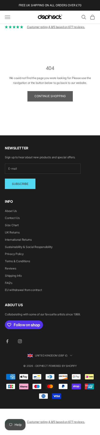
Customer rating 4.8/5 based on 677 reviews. (56, 27)
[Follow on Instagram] (19, 341)
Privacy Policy (14, 254)
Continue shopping (50, 96)
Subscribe (20, 184)
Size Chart (12, 225)
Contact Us (12, 218)
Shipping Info (13, 275)
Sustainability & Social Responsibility (29, 247)
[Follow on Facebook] (7, 341)
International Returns (18, 239)
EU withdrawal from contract (23, 290)
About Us (11, 211)
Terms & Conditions (17, 261)
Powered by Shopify (63, 366)
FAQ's (8, 283)
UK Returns (12, 232)
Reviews (10, 268)
